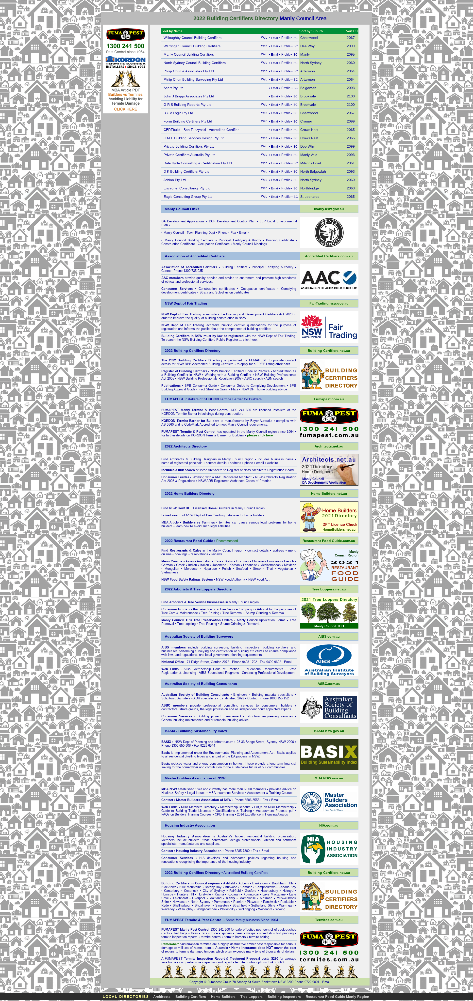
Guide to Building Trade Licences (186, 811)
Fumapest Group (219, 982)
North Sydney (200, 902)
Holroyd (288, 891)
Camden (246, 887)
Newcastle (179, 902)
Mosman (266, 898)
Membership (229, 807)
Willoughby (185, 909)
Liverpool (198, 898)
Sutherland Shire (263, 905)
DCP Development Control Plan (232, 221)
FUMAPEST (258, 360)
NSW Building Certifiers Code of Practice (240, 371)
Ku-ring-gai (251, 894)
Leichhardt (180, 898)
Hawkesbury (269, 891)
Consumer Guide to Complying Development (253, 385)
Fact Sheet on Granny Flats (218, 389)
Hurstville (204, 894)
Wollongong (246, 909)
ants (167, 933)
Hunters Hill (185, 894)
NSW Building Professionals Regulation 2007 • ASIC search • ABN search (230, 378)
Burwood (231, 887)
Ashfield (229, 883)
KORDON (198, 435)
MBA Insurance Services (226, 793)
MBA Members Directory (199, 807)
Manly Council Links (182, 209)
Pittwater (253, 902)
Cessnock (191, 891)
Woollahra (265, 909)
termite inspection (174, 937)
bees (239, 933)
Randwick (270, 902)
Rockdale (287, 902)
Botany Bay (213, 887)
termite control (211, 937)
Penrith (238, 902)
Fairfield (235, 891)
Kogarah (233, 894)
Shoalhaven (203, 905)
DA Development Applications (182, 221)
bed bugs (180, 933)
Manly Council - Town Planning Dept (189, 232)
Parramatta (222, 902)
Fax (233, 232)
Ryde (165, 905)
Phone (222, 232)
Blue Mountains (190, 887)
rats (204, 933)
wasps (250, 933)
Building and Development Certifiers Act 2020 (260, 314)
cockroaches (287, 929)
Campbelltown (265, 887)
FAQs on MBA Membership (274, 807)
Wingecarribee (207, 909)
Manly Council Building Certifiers (189, 240)
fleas (194, 933)
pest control (264, 929)
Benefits (245, 807)
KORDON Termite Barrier (179, 414)
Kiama (219, 894)
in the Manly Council (201, 550)
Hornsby (167, 894)
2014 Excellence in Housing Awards (262, 814)
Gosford (250, 891)
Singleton (222, 905)
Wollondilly (227, 909)
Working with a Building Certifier (228, 375)
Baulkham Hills (283, 883)
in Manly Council (231, 508)
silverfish (265, 933)
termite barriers (235, 937)
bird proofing (285, 933)
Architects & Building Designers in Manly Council (206, 459)
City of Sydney (214, 891)
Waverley (168, 909)
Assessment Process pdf (274, 811)
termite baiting (259, 937)
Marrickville (247, 898)
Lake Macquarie (273, 894)
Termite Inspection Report (204, 958)
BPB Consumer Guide (201, 385)
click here (250, 339)
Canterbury (172, 891)
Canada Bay (287, 887)
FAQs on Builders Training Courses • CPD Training (197, 814)
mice (214, 933)
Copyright (196, 982)
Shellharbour (181, 905)
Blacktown (168, 887)
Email (243, 232)
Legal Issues (196, 793)
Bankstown (260, 883)
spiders (226, 933)
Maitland (215, 898)
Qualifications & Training (234, 811)
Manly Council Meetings (250, 244)
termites (205, 944)
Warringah (286, 905)
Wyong (280, 909)
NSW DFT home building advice (264, 389)
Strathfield (240, 905)
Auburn (243, 883)
